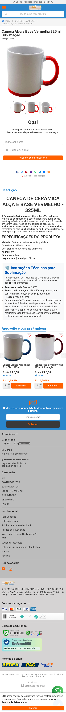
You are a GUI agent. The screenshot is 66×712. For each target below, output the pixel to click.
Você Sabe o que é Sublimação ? (19, 534)
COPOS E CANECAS (25, 21)
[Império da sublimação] (35, 7)
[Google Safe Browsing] (34, 633)
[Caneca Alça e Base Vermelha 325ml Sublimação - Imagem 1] (19, 107)
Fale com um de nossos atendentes (21, 547)
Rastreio (6, 555)
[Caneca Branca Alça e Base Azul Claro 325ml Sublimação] (17, 360)
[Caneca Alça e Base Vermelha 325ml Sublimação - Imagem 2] (33, 107)
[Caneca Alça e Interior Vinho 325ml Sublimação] (49, 360)
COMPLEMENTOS (11, 482)
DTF (4, 478)
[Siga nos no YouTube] (3, 569)
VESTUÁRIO (8, 499)
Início (8, 21)
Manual (5, 551)
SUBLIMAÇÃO (9, 495)
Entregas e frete (10, 521)
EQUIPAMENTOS (10, 486)
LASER (5, 504)
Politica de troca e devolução (17, 525)
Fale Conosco (9, 516)
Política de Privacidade (13, 529)
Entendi (33, 708)
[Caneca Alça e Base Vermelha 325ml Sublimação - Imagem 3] (47, 107)
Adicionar (21, 385)
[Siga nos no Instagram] (10, 569)
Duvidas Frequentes (12, 542)
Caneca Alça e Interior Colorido (17, 23)
